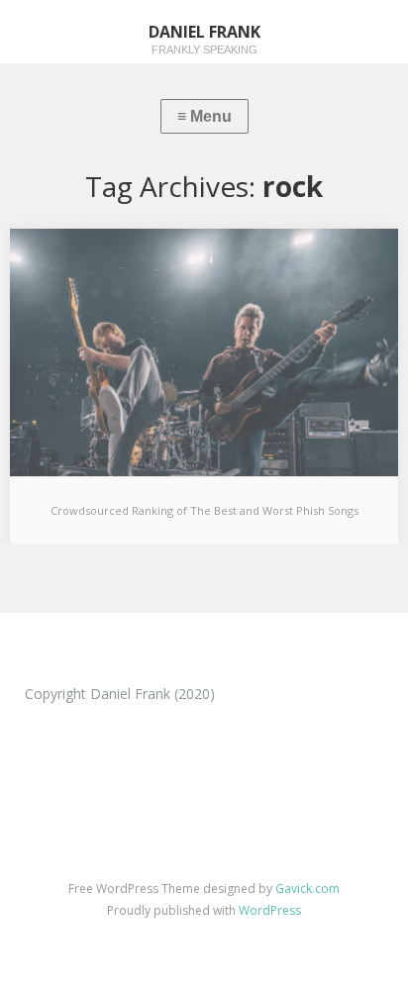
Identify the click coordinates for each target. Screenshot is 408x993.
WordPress (270, 910)
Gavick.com (307, 888)
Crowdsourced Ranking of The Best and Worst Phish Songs (204, 510)
